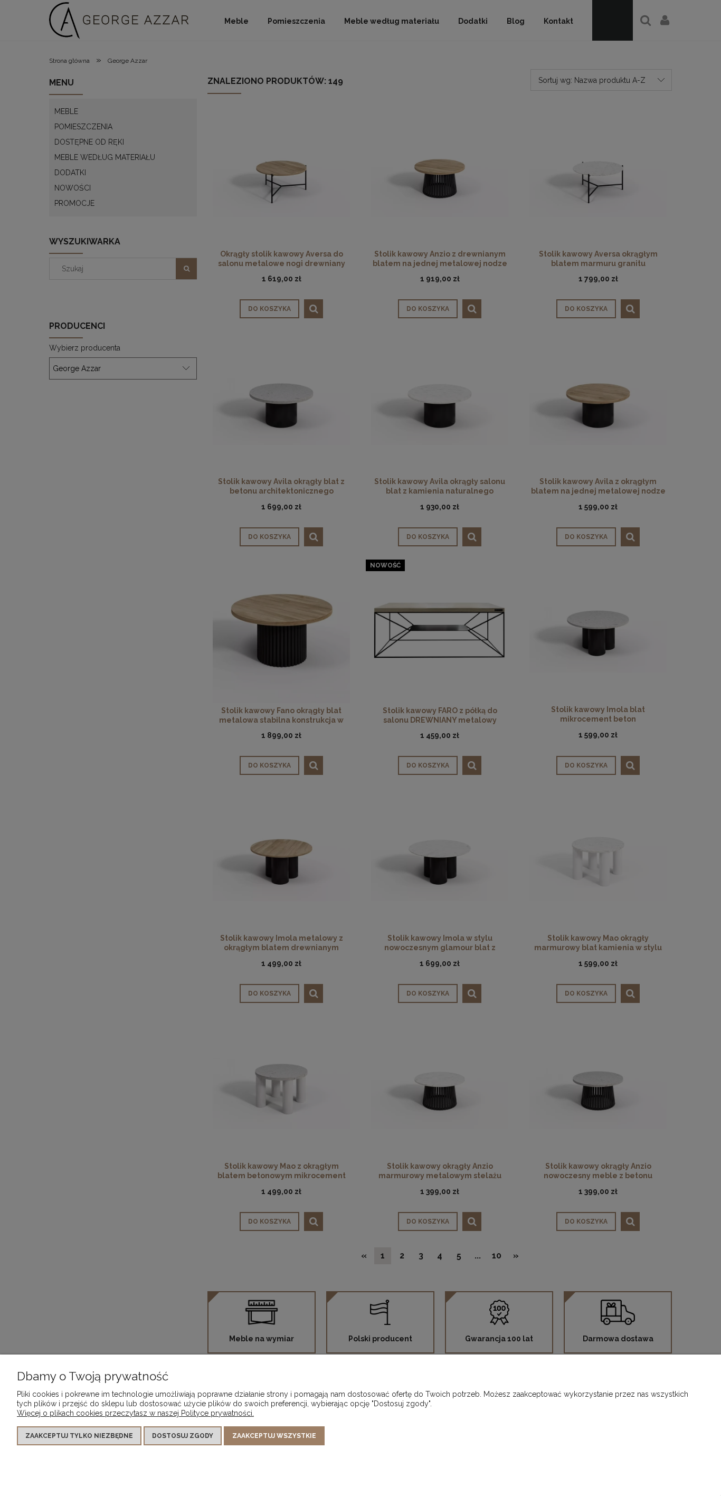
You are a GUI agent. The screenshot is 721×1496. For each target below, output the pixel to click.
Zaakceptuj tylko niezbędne (79, 1436)
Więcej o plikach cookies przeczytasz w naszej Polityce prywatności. (135, 1413)
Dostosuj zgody (182, 1436)
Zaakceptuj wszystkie (274, 1436)
